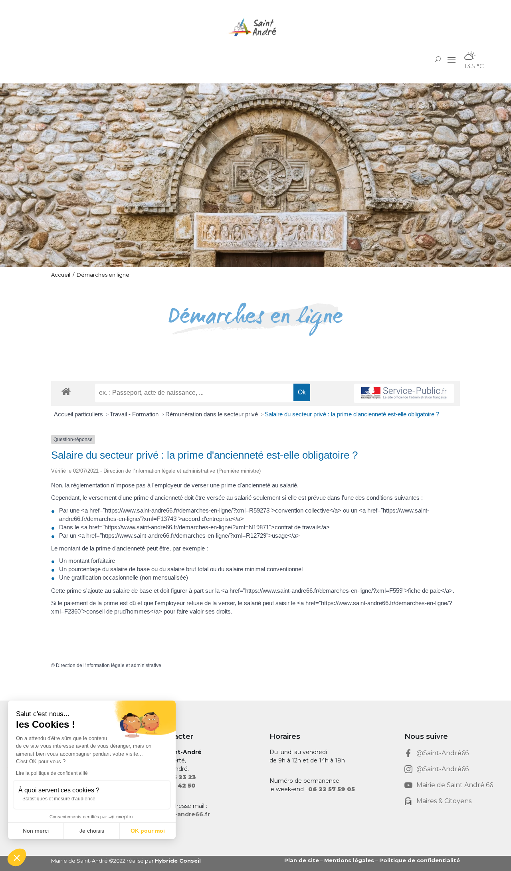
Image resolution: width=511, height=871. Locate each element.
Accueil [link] (60, 274)
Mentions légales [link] (349, 860)
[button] (451, 59)
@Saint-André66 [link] (442, 753)
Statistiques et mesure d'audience (58, 799)
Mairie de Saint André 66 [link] (454, 785)
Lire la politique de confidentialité (52, 773)
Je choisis (91, 830)
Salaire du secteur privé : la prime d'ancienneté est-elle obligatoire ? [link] (352, 414)
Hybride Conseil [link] (178, 860)
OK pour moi (148, 830)
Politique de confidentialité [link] (419, 860)
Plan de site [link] (301, 860)
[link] (255, 27)
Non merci (36, 830)
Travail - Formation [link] (135, 414)
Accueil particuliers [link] (79, 414)
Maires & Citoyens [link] (443, 801)
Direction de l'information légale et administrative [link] (108, 665)
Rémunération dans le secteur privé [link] (212, 414)
